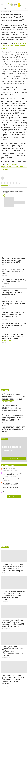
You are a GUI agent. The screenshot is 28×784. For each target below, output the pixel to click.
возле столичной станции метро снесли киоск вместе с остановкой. (14, 166)
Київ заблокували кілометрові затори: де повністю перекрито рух (12, 407)
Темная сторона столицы (11, 448)
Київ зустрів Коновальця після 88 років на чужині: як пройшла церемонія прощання (13, 418)
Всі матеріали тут (14, 458)
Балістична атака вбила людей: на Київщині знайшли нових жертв (14, 271)
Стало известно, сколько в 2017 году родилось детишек (14, 45)
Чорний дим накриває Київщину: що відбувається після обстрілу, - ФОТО (12, 293)
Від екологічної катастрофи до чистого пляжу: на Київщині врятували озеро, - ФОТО (13, 260)
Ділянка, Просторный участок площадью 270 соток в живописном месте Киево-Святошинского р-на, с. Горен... (13, 595)
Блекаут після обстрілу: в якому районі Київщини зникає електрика (14, 282)
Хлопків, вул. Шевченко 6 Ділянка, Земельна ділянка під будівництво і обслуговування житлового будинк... (12, 651)
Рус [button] (5, 8)
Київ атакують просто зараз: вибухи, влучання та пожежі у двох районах (13, 396)
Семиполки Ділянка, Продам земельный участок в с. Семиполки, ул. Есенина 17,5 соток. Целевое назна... (13, 623)
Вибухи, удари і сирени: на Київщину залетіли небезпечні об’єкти (13, 304)
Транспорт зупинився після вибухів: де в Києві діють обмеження (13, 429)
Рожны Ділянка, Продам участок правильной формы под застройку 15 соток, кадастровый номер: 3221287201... (13, 680)
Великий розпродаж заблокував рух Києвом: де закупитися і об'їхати (14, 325)
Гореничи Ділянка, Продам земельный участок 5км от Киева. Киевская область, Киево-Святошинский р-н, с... (13, 567)
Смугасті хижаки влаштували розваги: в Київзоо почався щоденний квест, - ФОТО (13, 314)
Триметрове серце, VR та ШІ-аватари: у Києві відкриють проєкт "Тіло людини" (12, 336)
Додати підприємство (14, 496)
